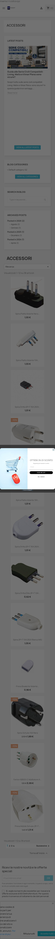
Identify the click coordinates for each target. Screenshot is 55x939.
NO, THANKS (41, 476)
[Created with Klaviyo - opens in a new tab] (27, 490)
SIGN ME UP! (41, 472)
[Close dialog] (53, 449)
